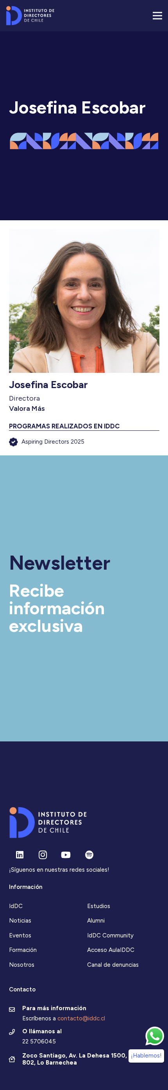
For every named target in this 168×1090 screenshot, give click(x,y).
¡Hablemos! (146, 1055)
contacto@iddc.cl (81, 1018)
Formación (23, 949)
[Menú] (157, 15)
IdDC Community (110, 935)
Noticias (20, 920)
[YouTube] (66, 855)
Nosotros (21, 964)
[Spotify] (89, 855)
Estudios (98, 906)
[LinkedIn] (19, 855)
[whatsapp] (154, 1036)
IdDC (16, 906)
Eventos (20, 935)
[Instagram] (43, 855)
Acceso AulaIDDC (110, 949)
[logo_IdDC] (30, 15)
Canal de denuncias (113, 964)
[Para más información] (16, 1010)
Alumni (96, 920)
